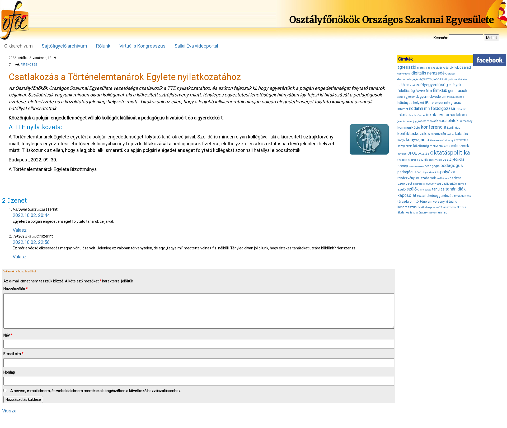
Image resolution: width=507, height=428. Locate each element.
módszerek (460, 145)
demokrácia (404, 73)
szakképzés (442, 178)
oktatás (423, 153)
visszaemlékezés (454, 207)
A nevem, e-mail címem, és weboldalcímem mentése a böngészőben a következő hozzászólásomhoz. (95, 391)
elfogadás (449, 79)
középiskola (404, 146)
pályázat (448, 171)
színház (462, 184)
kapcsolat (429, 121)
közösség (421, 146)
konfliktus (453, 127)
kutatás (461, 133)
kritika (450, 134)
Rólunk (103, 46)
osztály (423, 159)
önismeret (433, 213)
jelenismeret (404, 121)
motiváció (436, 146)
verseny (439, 201)
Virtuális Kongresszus (142, 46)
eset (412, 85)
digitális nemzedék (429, 73)
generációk (457, 90)
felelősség (406, 91)
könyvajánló (417, 139)
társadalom (406, 201)
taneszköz (425, 189)
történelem (423, 201)
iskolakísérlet (417, 115)
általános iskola (407, 212)
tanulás (438, 189)
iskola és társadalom (446, 114)
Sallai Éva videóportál (196, 46)
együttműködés (431, 79)
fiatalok (420, 91)
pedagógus (451, 165)
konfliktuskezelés (413, 133)
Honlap (9, 372)
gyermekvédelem (433, 96)
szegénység (433, 183)
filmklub (440, 90)
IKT (428, 102)
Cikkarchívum (18, 46)
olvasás (401, 160)
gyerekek (412, 97)
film (429, 90)
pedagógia (432, 166)
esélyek (455, 85)
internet (402, 109)
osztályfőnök (435, 160)
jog (415, 121)
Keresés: (441, 38)
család (465, 67)
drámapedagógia (408, 79)
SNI (417, 178)
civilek (454, 67)
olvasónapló (412, 160)
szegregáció (419, 184)
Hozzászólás (15, 289)
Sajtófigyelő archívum (64, 46)
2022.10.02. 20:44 (31, 215)
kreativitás (438, 134)
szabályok (428, 178)
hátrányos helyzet (410, 103)
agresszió (406, 67)
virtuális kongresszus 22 (429, 207)
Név (7, 335)
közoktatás (461, 140)
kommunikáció (408, 127)
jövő (419, 121)
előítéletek (461, 79)
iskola (403, 114)
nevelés (402, 153)
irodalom (461, 109)
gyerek (401, 97)
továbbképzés (462, 195)
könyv (401, 140)
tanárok (421, 196)
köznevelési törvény (441, 140)
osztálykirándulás (416, 166)
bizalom (430, 67)
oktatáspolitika (450, 152)
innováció (437, 102)
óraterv (423, 212)
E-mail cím (13, 354)
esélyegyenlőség (432, 84)
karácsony (465, 121)
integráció (452, 102)
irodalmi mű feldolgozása (432, 108)
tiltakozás (29, 64)
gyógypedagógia (455, 97)
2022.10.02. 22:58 (31, 242)
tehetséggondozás (439, 196)
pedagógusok (409, 172)
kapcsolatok (447, 120)
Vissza (9, 410)
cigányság (442, 67)
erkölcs (403, 85)
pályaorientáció (430, 172)
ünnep (443, 212)
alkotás (421, 68)
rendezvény (406, 178)
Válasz (20, 230)
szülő (401, 189)
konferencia (433, 127)
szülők (412, 189)
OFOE (412, 153)
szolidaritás (449, 183)
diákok (451, 73)
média (446, 146)
